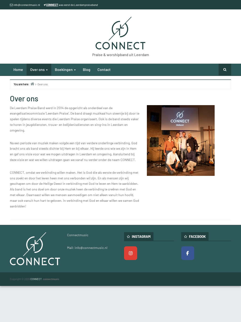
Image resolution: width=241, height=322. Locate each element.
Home (18, 69)
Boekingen (64, 69)
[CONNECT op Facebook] (187, 253)
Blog (86, 69)
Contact (104, 69)
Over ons (37, 69)
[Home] (32, 84)
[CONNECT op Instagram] (130, 253)
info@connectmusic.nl (26, 4)
